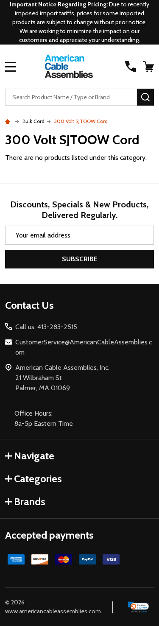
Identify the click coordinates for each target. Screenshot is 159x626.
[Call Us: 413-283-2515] (130, 66)
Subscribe (80, 259)
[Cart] (149, 66)
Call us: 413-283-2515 (46, 327)
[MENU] (10, 66)
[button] (139, 606)
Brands (29, 501)
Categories (38, 478)
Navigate (34, 456)
